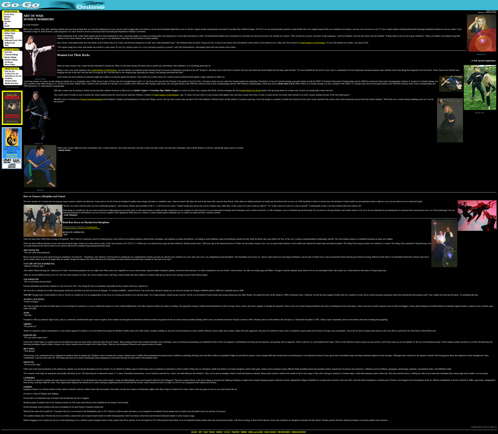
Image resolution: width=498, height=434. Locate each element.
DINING (244, 432)
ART (200, 432)
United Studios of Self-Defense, (313, 43)
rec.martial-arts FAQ (92, 227)
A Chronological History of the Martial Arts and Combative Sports (82, 228)
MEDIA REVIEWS (299, 432)
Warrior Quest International (91, 99)
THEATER (235, 432)
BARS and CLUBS (255, 432)
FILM (206, 432)
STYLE (227, 432)
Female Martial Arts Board (250, 90)
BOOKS (219, 432)
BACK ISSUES (270, 432)
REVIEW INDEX (284, 432)
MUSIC (212, 432)
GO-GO (194, 432)
